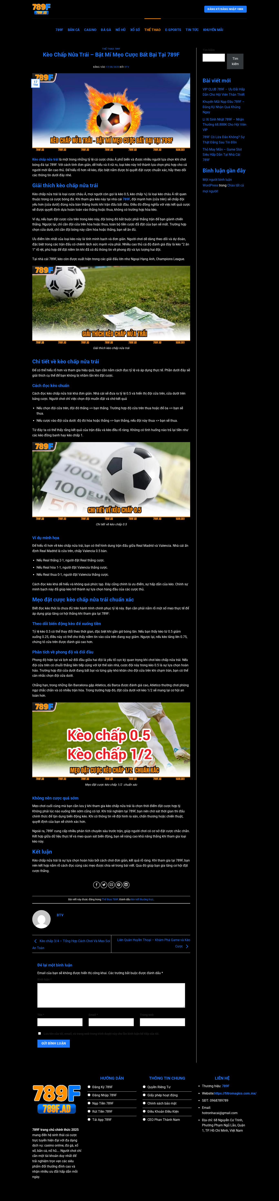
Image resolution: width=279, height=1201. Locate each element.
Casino (90, 30)
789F (59, 30)
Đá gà (106, 30)
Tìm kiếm (209, 50)
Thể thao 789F (111, 49)
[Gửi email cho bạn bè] (111, 885)
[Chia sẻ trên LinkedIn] (126, 885)
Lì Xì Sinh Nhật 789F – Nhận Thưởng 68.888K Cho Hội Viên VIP (224, 125)
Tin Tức (192, 30)
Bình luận (44, 979)
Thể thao (152, 30)
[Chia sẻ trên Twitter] (103, 885)
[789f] (52, 9)
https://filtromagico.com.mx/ (235, 1093)
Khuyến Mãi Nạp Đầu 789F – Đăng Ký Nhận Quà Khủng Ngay (223, 107)
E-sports (173, 30)
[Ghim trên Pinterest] (118, 885)
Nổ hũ (121, 30)
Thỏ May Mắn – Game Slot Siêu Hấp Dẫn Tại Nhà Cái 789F (222, 154)
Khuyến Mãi (213, 30)
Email (93, 1015)
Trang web (147, 1015)
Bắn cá (74, 30)
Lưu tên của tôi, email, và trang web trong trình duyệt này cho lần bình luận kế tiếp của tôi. (101, 1034)
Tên (40, 1015)
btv (127, 67)
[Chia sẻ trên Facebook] (96, 885)
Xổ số (135, 30)
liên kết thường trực (142, 899)
